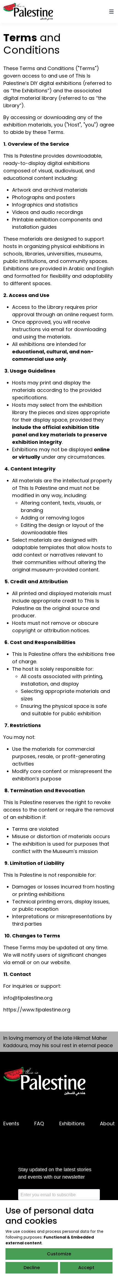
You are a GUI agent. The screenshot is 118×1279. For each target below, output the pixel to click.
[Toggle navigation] (111, 12)
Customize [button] (59, 1254)
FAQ (39, 1123)
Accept (86, 1267)
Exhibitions (72, 1123)
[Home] (28, 11)
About (107, 1123)
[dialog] (59, 1239)
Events (11, 1123)
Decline (32, 1267)
